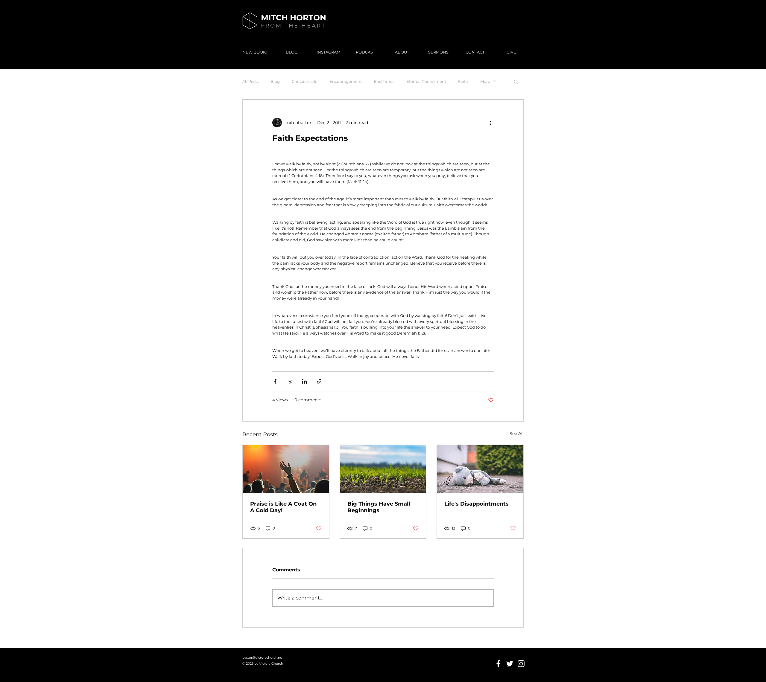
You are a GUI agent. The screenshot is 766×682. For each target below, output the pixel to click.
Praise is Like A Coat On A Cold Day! (283, 507)
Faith (463, 81)
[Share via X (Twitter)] (290, 381)
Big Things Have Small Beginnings (378, 507)
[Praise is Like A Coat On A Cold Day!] (286, 469)
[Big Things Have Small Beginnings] (383, 469)
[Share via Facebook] (275, 381)
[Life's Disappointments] (480, 469)
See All (517, 433)
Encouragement (345, 81)
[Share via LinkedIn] (304, 381)
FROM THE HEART (293, 25)
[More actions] (490, 122)
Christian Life (304, 81)
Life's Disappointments (476, 504)
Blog (275, 81)
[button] (516, 81)
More (485, 81)
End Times (384, 81)
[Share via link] (319, 381)
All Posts (250, 81)
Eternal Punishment (426, 81)
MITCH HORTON (293, 17)
